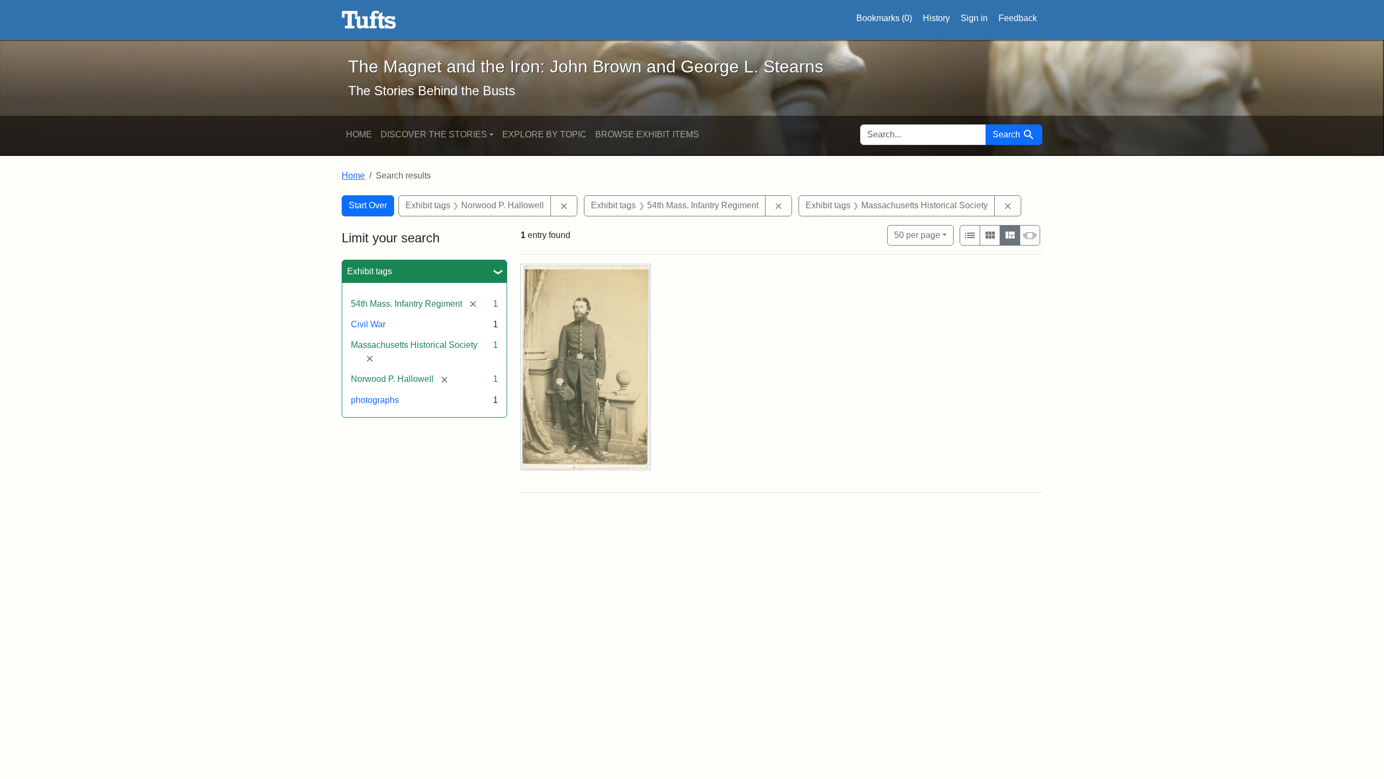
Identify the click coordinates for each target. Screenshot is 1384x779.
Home (359, 134)
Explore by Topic (544, 134)
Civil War (368, 324)
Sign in (974, 18)
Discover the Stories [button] (434, 134)
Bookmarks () (884, 18)
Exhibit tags (369, 271)
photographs (375, 400)
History (936, 18)
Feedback (1018, 18)
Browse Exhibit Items (647, 134)
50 (917, 235)
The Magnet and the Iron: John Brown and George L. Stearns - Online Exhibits (369, 20)
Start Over (368, 205)
